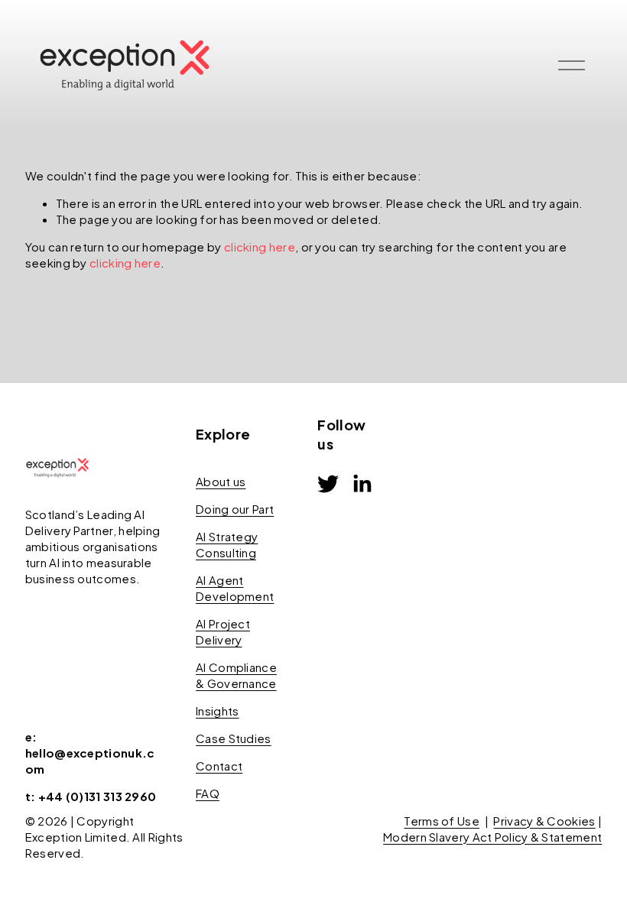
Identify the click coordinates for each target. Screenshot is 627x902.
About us (220, 481)
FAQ (207, 793)
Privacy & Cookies (544, 820)
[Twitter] (328, 484)
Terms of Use (441, 820)
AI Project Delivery (223, 631)
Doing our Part (235, 508)
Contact (219, 765)
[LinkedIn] (361, 484)
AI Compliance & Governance (236, 675)
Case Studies (233, 738)
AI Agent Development (235, 588)
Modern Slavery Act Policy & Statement (492, 836)
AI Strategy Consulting (227, 544)
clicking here (259, 246)
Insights (217, 710)
